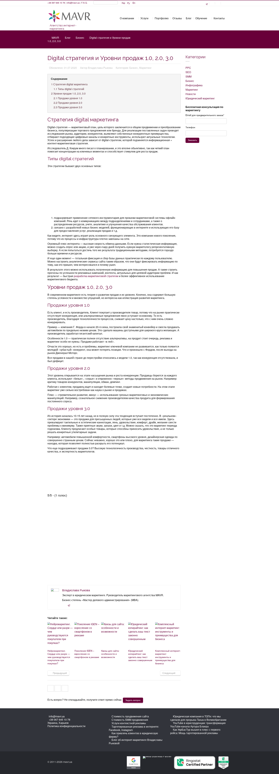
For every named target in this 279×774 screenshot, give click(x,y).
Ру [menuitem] (128, 3)
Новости (191, 94)
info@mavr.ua (73, 2)
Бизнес (80, 37)
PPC (188, 68)
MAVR (55, 37)
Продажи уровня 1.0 (68, 98)
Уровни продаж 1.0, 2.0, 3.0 (68, 93)
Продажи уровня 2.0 (68, 103)
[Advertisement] (114, 192)
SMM (188, 76)
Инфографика (194, 85)
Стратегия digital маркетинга (69, 84)
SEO (188, 72)
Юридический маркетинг (200, 98)
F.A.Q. (84, 2)
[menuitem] (123, 3)
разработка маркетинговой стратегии (96, 276)
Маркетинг (192, 89)
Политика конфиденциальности (66, 726)
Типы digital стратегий (69, 89)
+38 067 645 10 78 (56, 2)
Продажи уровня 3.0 (68, 107)
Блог (68, 37)
